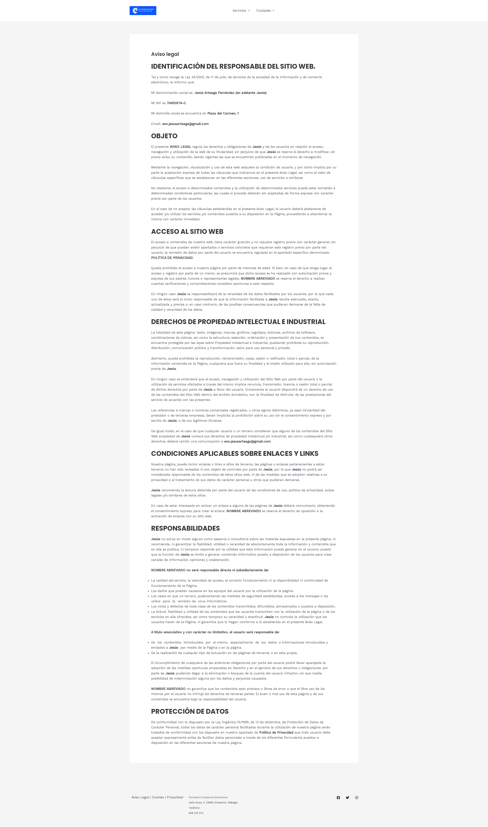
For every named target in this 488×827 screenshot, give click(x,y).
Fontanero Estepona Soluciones (208, 797)
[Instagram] (356, 797)
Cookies (158, 797)
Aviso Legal (140, 797)
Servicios (239, 10)
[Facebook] (338, 797)
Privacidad (175, 797)
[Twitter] (347, 797)
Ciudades (263, 10)
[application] (248, 10)
